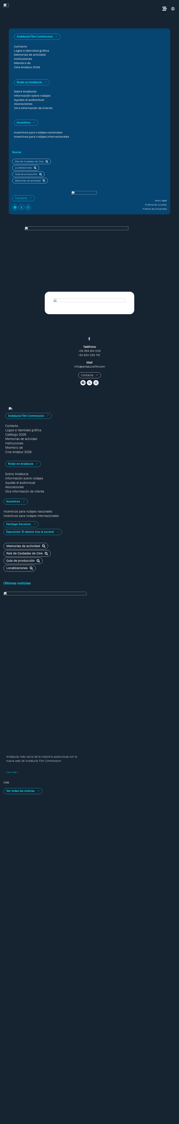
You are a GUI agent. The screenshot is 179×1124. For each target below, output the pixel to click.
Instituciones (23, 59)
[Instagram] (28, 207)
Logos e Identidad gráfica (31, 51)
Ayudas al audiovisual (29, 100)
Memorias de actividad (30, 55)
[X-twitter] (21, 207)
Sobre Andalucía (25, 91)
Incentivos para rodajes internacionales (41, 137)
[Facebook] (15, 207)
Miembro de (22, 63)
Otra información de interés (33, 108)
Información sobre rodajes (32, 96)
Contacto (20, 46)
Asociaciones (23, 104)
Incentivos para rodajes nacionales (38, 132)
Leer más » (12, 772)
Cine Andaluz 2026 (27, 67)
